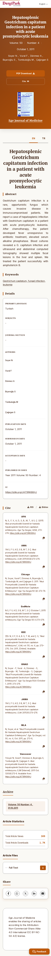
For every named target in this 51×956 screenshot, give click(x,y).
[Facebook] (8, 893)
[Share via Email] (42, 893)
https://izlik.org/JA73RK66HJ (21, 492)
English (42, 4)
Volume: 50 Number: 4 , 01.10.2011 (20, 806)
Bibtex (45, 507)
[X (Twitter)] (25, 893)
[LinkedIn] (34, 893)
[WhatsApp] (17, 893)
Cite (24, 81)
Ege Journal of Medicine (25, 120)
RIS (32, 507)
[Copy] (43, 538)
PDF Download (24, 73)
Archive (8, 791)
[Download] (43, 868)
